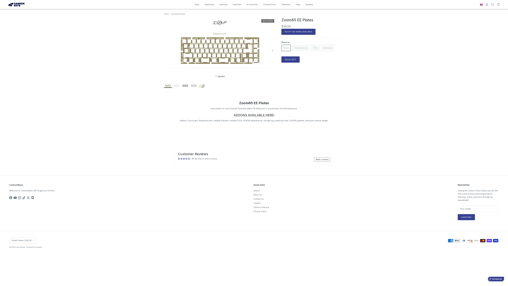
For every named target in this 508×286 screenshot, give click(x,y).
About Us (257, 194)
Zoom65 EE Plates (178, 14)
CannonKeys (20, 247)
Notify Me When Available (298, 32)
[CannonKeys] (16, 4)
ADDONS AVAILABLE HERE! (254, 115)
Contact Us (258, 199)
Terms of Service (261, 207)
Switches (237, 4)
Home (166, 14)
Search (256, 190)
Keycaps (224, 4)
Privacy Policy (259, 211)
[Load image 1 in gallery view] (220, 49)
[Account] (486, 4)
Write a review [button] (322, 159)
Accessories (252, 4)
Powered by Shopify (34, 247)
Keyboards (209, 4)
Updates (309, 4)
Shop (197, 4)
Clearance (286, 4)
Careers (257, 203)
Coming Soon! (269, 4)
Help (298, 4)
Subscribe (466, 217)
